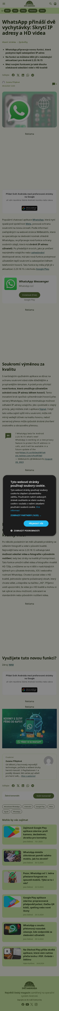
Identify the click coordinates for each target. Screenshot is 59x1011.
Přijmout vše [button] (36, 523)
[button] (30, 515)
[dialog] (29, 505)
